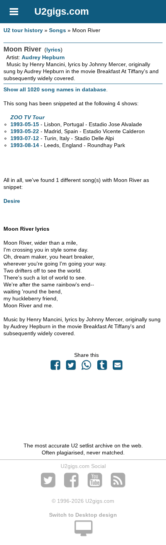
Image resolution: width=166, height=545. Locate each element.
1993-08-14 (24, 145)
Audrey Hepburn (43, 57)
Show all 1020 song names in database (54, 89)
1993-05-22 (24, 131)
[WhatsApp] (86, 367)
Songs (57, 30)
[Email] (117, 367)
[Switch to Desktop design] (83, 533)
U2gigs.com (61, 11)
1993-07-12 (24, 138)
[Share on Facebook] (55, 367)
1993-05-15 (24, 124)
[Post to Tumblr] (102, 367)
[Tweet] (71, 367)
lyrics (53, 49)
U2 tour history (23, 30)
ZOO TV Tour (27, 117)
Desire (11, 201)
